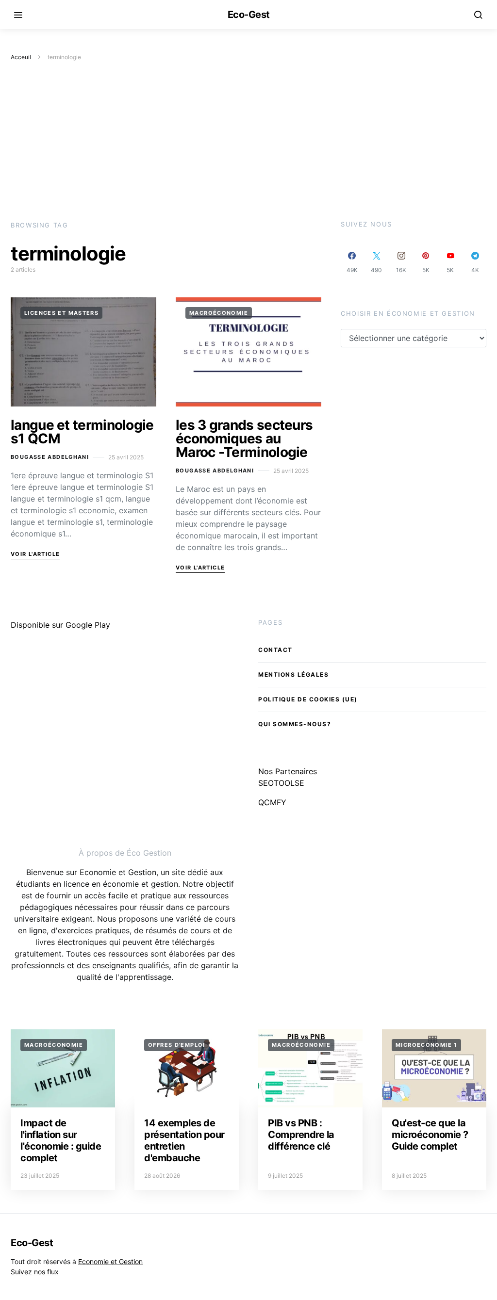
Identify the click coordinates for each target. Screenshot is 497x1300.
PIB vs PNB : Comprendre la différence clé (301, 1134)
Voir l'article (35, 554)
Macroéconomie (218, 312)
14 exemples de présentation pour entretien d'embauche (184, 1140)
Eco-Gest (249, 14)
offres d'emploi (176, 1044)
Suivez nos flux (35, 1272)
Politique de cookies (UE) (308, 699)
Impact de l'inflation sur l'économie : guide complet (60, 1140)
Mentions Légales (293, 674)
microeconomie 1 (426, 1044)
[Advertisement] (248, 141)
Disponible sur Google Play (60, 625)
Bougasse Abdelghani (50, 457)
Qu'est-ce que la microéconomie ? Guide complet (430, 1134)
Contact (275, 649)
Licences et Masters (61, 312)
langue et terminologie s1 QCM (82, 432)
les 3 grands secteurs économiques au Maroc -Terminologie (244, 438)
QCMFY (272, 802)
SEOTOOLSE (281, 783)
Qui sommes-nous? (294, 724)
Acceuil (21, 57)
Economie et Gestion (110, 1261)
